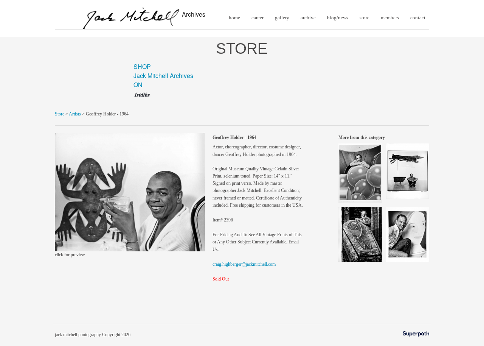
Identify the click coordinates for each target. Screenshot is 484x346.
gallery (282, 17)
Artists (75, 114)
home (234, 17)
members (390, 17)
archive (308, 17)
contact (417, 17)
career (257, 17)
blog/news (337, 17)
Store (59, 114)
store (364, 17)
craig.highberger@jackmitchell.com (244, 264)
